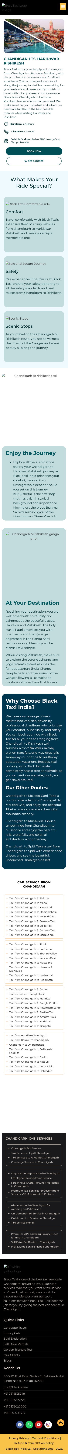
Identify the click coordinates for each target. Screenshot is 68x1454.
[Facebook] (20, 1424)
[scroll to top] (61, 1423)
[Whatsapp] (29, 1424)
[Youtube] (38, 1424)
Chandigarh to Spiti (20, 846)
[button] (63, 6)
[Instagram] (48, 1424)
